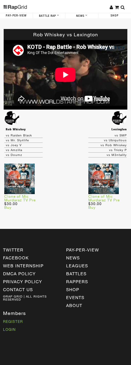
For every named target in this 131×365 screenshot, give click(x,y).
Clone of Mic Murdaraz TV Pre (20, 198)
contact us (18, 289)
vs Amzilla (14, 150)
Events (75, 297)
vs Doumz (14, 155)
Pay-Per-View (16, 15)
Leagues (77, 265)
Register (13, 321)
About (74, 305)
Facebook (16, 257)
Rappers (77, 281)
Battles (76, 273)
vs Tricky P (118, 150)
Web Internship (23, 265)
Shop (72, 289)
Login (9, 329)
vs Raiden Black (19, 135)
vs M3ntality (117, 155)
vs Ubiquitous (115, 140)
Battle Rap (48, 16)
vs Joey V (14, 145)
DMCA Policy (19, 273)
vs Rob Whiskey (114, 145)
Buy (8, 207)
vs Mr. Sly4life (17, 140)
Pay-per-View (82, 249)
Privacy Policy (22, 281)
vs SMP (121, 135)
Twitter (13, 249)
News (80, 16)
